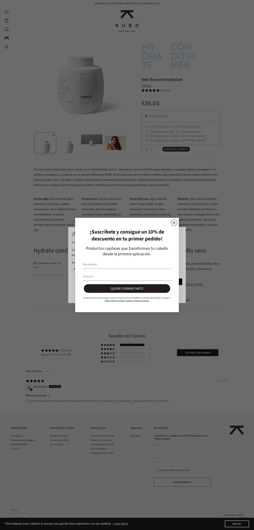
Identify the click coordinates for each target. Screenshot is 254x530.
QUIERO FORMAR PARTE (127, 288)
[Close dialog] (174, 223)
